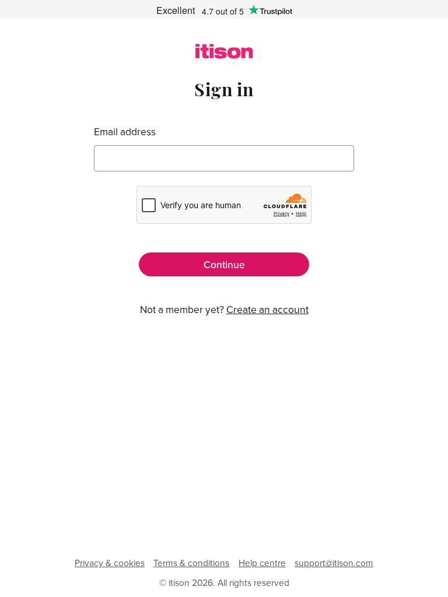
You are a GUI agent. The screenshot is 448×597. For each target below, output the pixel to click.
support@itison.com (334, 562)
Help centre (262, 562)
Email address (125, 131)
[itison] (224, 55)
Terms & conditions (191, 562)
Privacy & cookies (110, 562)
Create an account (267, 309)
